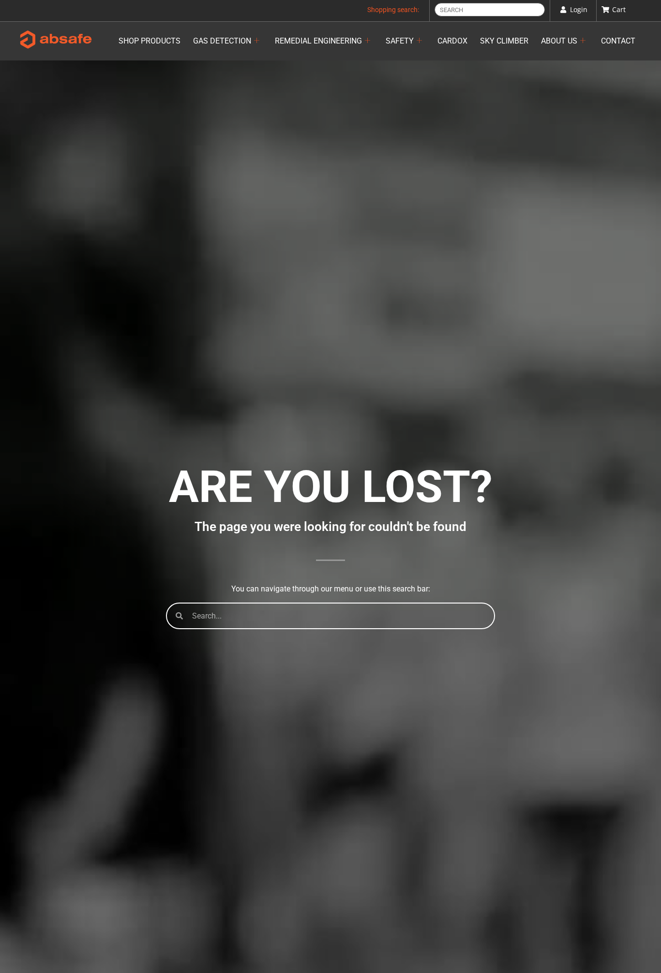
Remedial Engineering (318, 40)
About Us (559, 40)
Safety (400, 40)
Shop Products (149, 40)
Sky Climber (504, 40)
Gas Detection (222, 40)
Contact (618, 40)
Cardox (452, 40)
